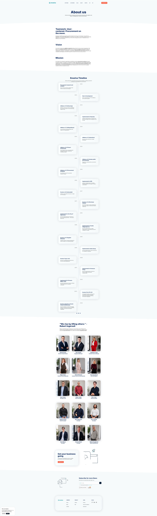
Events (86, 2)
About (81, 2)
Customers (72, 2)
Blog (77, 2)
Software (66, 2)
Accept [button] (8, 513)
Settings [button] (3, 513)
